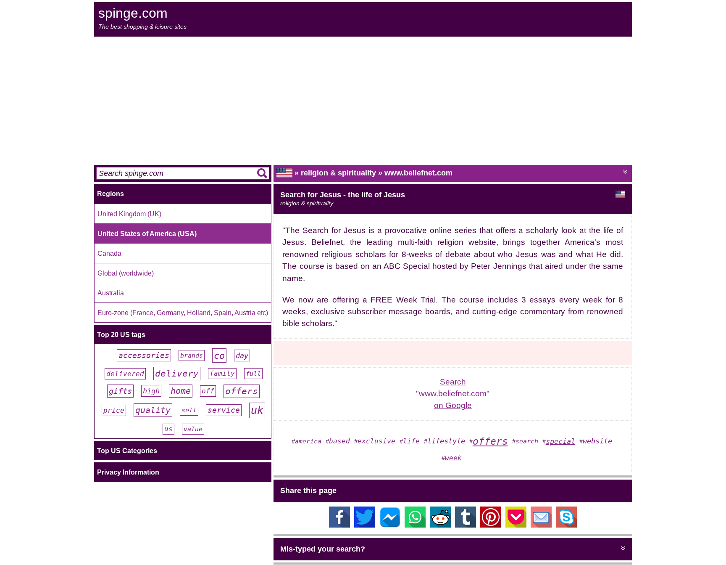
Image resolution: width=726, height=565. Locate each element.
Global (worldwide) (125, 273)
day (242, 355)
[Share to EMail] (541, 525)
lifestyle (446, 441)
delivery (177, 374)
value (193, 429)
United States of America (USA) (147, 233)
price (113, 410)
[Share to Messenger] (389, 525)
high (151, 391)
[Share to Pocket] (515, 525)
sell (189, 410)
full (253, 373)
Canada (109, 253)
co (219, 355)
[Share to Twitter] (364, 525)
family (222, 373)
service (224, 410)
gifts (120, 391)
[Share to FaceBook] (339, 525)
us (168, 429)
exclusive (376, 441)
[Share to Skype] (566, 525)
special (560, 441)
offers (241, 391)
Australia (110, 293)
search (527, 441)
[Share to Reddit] (440, 525)
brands (191, 355)
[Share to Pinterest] (490, 525)
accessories (143, 355)
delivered (125, 374)
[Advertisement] (363, 100)
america (308, 441)
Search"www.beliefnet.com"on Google (452, 393)
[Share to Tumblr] (465, 525)
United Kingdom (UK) (129, 214)
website (597, 441)
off (208, 391)
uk (257, 410)
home (181, 391)
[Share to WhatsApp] (415, 525)
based (339, 441)
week (453, 458)
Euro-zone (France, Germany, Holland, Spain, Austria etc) (182, 312)
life (411, 441)
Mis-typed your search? (322, 549)
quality (153, 410)
